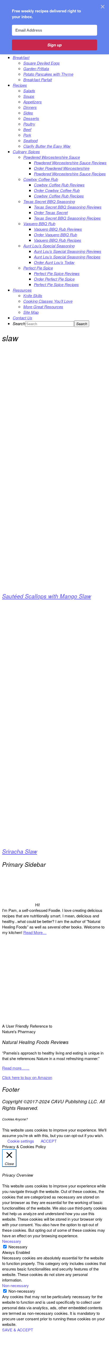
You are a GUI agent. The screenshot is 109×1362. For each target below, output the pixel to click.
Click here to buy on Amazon (27, 1077)
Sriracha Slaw (19, 851)
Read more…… (15, 1068)
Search (19, 323)
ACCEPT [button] (49, 1141)
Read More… (35, 932)
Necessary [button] (11, 1241)
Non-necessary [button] (15, 1285)
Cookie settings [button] (20, 1141)
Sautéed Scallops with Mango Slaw (46, 596)
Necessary (18, 1246)
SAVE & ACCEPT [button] (17, 1329)
